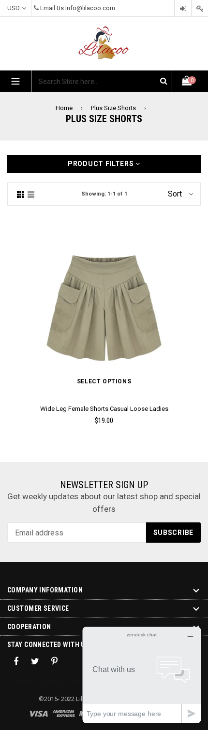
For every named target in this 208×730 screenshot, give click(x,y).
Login (183, 8)
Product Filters (101, 164)
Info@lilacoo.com (90, 8)
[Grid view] (20, 194)
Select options (104, 381)
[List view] (31, 194)
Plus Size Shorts (113, 108)
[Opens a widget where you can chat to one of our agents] (142, 675)
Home (64, 108)
